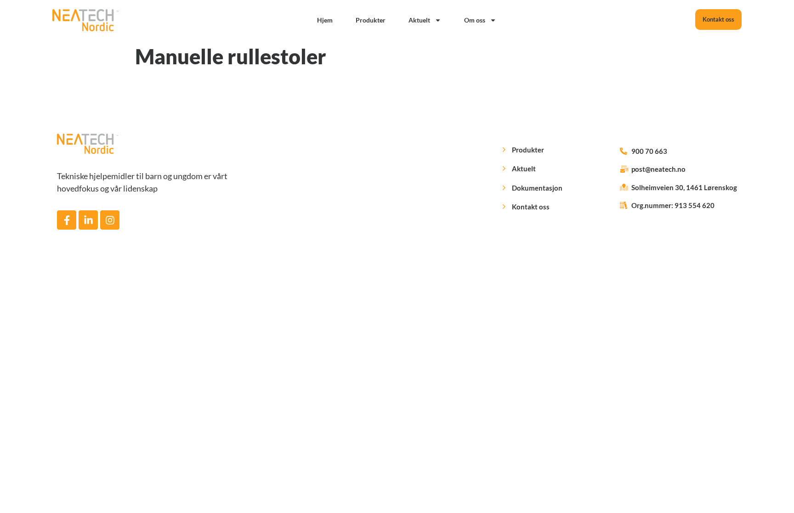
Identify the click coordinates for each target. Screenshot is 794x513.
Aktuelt (419, 20)
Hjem (325, 20)
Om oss (474, 20)
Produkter (371, 20)
